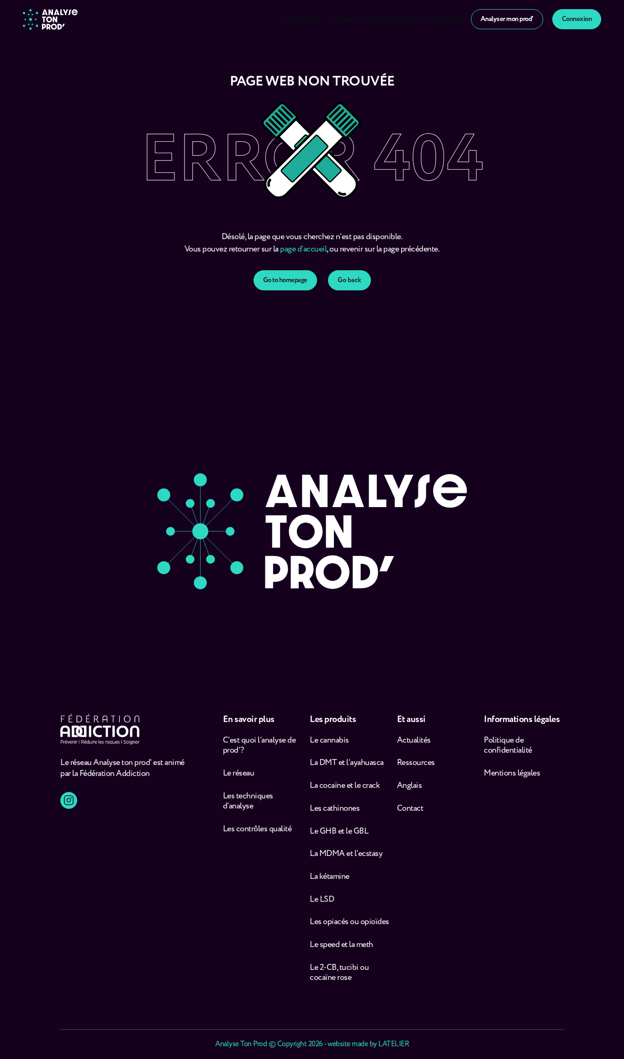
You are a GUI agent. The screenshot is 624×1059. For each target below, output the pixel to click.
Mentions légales (512, 773)
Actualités (414, 740)
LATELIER (393, 1044)
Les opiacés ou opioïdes (349, 922)
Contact (410, 808)
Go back (349, 280)
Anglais (409, 786)
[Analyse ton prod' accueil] (50, 19)
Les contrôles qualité (257, 829)
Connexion (577, 19)
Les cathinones (335, 808)
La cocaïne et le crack (345, 786)
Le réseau (239, 773)
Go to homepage (285, 280)
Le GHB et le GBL (339, 831)
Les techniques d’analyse (248, 801)
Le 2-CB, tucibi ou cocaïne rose (339, 973)
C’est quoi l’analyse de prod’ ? (259, 745)
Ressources (416, 763)
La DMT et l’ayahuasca (347, 763)
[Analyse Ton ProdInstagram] (68, 800)
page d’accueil (303, 249)
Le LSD (322, 899)
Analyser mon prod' (507, 19)
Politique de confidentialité (508, 745)
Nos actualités (442, 19)
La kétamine (329, 877)
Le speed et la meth (341, 945)
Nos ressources (392, 19)
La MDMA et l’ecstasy (346, 854)
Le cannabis (329, 740)
